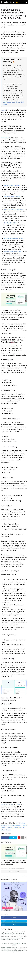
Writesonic (4, 805)
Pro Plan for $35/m (10, 223)
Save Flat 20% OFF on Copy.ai (14, 210)
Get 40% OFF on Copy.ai (12, 196)
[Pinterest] (19, 837)
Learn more (18, 952)
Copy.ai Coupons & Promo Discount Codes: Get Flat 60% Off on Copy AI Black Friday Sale (13, 862)
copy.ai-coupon (8, 7)
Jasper (11, 805)
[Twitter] (13, 837)
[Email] (22, 837)
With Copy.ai (5, 137)
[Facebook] (5, 837)
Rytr (18, 805)
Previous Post (5, 876)
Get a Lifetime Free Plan (12, 185)
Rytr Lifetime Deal (14, 825)
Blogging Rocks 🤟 (9, 2)
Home (2, 7)
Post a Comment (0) (14, 872)
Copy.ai (3, 110)
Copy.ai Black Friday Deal (12, 251)
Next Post (24, 876)
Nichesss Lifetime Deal (14, 828)
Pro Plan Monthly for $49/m (13, 238)
